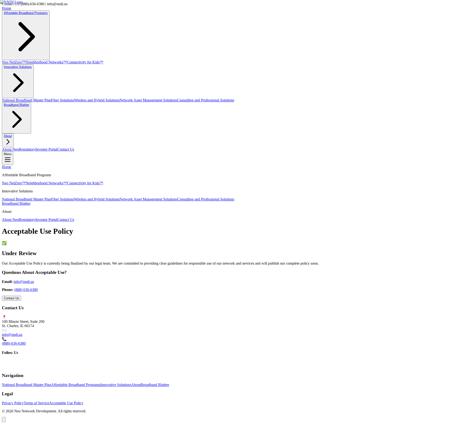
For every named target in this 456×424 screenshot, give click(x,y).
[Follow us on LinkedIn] (21, 366)
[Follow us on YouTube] (13, 366)
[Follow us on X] (6, 366)
